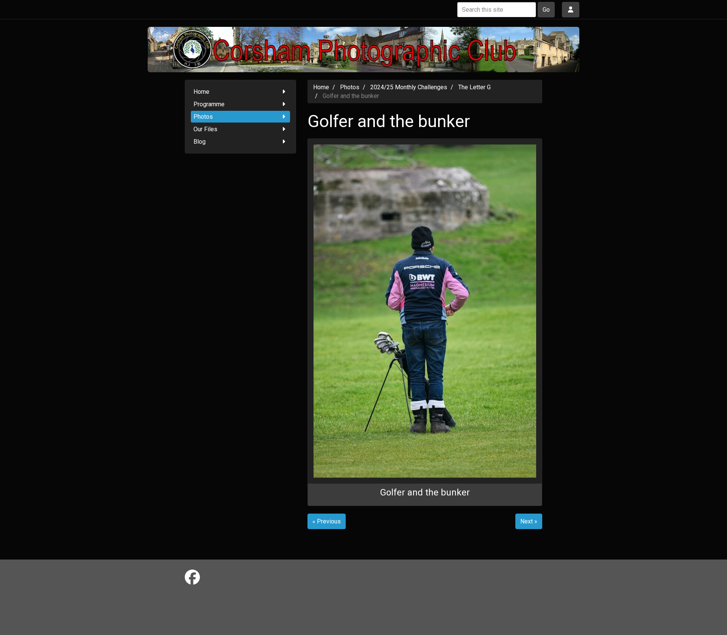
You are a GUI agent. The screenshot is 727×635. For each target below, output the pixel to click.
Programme (209, 104)
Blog (199, 141)
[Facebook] (192, 578)
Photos (203, 116)
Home (201, 91)
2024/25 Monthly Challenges (408, 87)
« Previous (326, 521)
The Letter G (474, 87)
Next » (528, 521)
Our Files (205, 129)
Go (546, 9)
